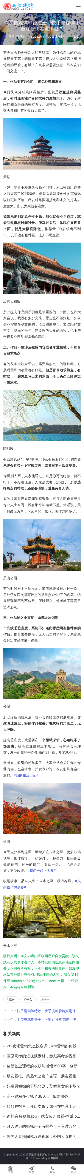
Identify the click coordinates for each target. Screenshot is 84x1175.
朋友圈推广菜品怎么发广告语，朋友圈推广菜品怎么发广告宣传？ (44, 1076)
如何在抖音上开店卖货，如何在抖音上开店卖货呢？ (44, 1106)
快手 (47, 999)
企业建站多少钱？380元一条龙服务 (37, 1096)
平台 (29, 999)
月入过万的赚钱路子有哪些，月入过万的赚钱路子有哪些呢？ (44, 1126)
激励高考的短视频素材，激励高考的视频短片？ (44, 1056)
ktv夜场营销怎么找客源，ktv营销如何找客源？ (44, 1046)
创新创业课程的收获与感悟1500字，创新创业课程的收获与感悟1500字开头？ (44, 1066)
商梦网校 (53, 1158)
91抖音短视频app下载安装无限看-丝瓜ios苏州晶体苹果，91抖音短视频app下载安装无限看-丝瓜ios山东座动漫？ (44, 1116)
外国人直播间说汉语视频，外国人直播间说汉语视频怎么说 (44, 1136)
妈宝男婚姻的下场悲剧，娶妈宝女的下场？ (43, 1086)
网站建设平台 (17, 36)
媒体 (12, 999)
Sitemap (53, 1154)
